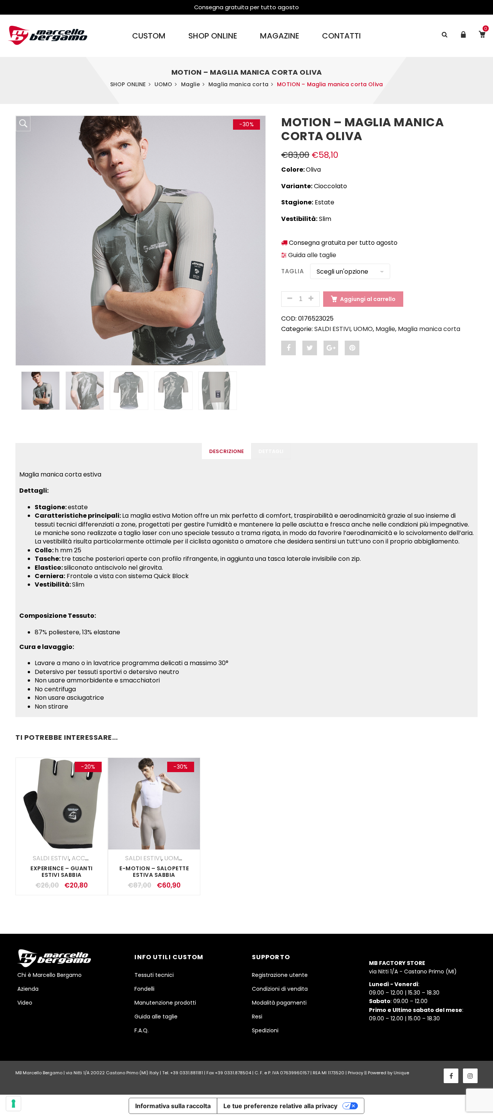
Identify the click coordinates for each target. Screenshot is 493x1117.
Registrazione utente (280, 975)
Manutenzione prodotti (165, 1003)
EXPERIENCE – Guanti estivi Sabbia (61, 872)
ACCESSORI (89, 858)
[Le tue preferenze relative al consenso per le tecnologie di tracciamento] (13, 1103)
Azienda (28, 989)
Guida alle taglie (311, 255)
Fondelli (144, 989)
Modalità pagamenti (279, 1003)
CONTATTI (341, 35)
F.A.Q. (141, 1030)
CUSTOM (149, 35)
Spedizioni (265, 1030)
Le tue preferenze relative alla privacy (280, 1106)
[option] (140, 240)
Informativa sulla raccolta (173, 1106)
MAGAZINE (279, 35)
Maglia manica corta (238, 84)
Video (24, 1003)
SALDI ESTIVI (332, 328)
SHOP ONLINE (212, 35)
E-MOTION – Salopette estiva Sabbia (154, 872)
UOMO (163, 84)
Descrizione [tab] (226, 451)
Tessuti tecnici (154, 975)
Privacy (355, 1073)
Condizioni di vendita (280, 989)
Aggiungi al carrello (368, 299)
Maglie (190, 84)
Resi (257, 1016)
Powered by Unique (388, 1073)
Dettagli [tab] (270, 451)
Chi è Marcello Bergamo (49, 975)
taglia (292, 271)
